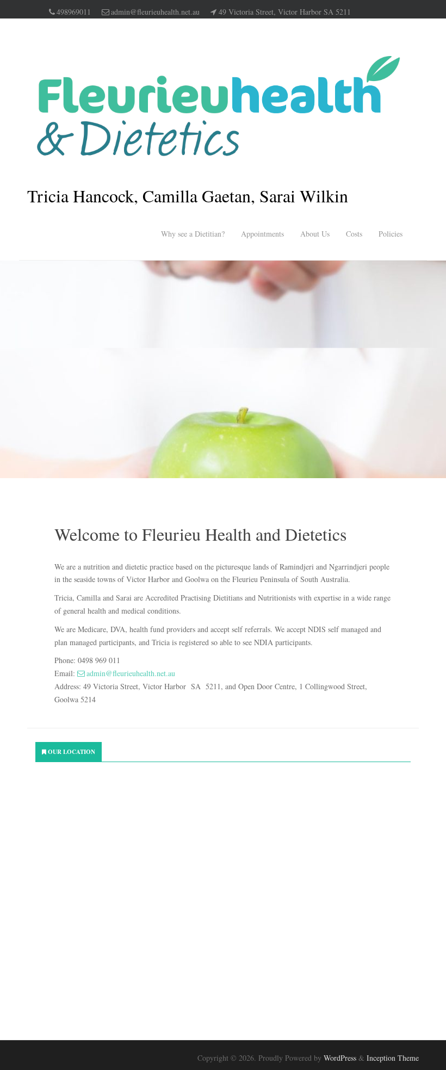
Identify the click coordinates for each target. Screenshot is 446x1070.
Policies (390, 233)
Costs (354, 233)
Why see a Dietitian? (193, 233)
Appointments (262, 233)
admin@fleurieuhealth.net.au (155, 12)
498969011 (74, 12)
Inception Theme (393, 1058)
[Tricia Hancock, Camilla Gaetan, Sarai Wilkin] (217, 106)
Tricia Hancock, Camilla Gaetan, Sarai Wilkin (187, 195)
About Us (315, 233)
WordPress (340, 1058)
